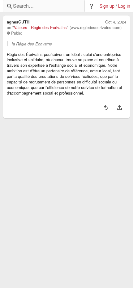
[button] (91, 6)
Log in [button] (124, 6)
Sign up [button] (107, 6)
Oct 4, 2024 (115, 22)
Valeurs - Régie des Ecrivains (40, 27)
